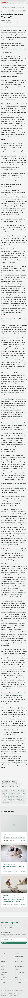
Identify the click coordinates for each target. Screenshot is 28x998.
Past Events (4, 959)
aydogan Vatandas (6, 781)
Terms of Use (4, 993)
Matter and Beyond (19, 961)
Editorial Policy (11, 993)
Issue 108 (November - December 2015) (17, 10)
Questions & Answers (6, 980)
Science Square (19, 956)
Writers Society (4, 995)
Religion (12, 786)
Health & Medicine (19, 966)
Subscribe (4, 942)
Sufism (3, 977)
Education (17, 975)
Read (22, 840)
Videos (3, 964)
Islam (12, 783)
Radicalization (5, 786)
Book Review (18, 982)
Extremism (14, 781)
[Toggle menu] (26, 2)
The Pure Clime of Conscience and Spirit (13, 867)
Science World (18, 959)
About (2, 956)
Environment (18, 964)
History (16, 977)
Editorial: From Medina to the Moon (14, 837)
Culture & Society (19, 972)
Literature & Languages (20, 980)
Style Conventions (13, 995)
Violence (18, 786)
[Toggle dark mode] (23, 2)
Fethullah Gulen (5, 783)
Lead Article (4, 972)
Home (2, 7)
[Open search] (19, 2)
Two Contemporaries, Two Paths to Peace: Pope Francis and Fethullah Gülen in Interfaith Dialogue (13, 899)
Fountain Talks (4, 961)
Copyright (23, 993)
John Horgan (18, 783)
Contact (18, 993)
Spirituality (3, 982)
